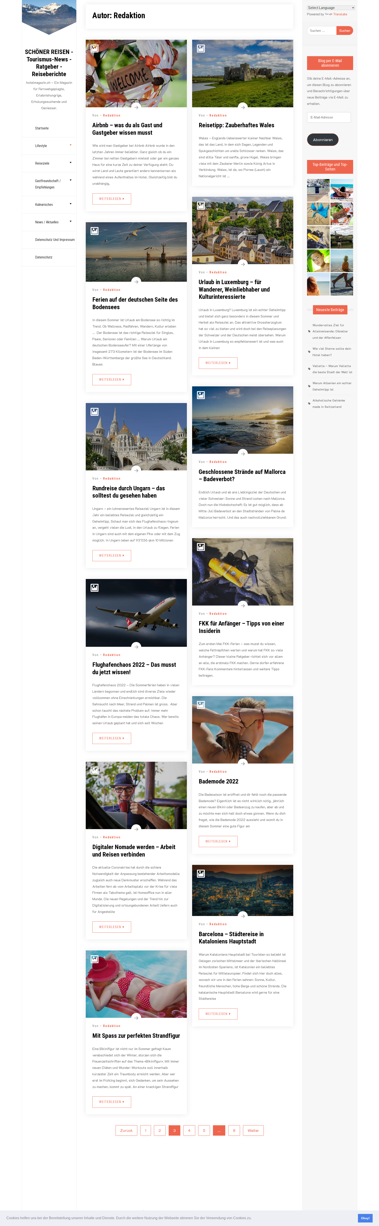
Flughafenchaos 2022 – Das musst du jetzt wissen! (134, 668)
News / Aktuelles (47, 222)
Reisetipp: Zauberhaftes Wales (236, 125)
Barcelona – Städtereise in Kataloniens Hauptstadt (231, 937)
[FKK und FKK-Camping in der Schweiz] (318, 214)
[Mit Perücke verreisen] (318, 284)
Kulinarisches (44, 205)
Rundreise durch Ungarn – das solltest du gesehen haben (128, 492)
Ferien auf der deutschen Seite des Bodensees (135, 303)
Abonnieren (323, 139)
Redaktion (112, 115)
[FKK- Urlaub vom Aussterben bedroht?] (318, 190)
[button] (253, 1218)
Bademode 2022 (218, 781)
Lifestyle (41, 146)
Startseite (42, 128)
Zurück (126, 1130)
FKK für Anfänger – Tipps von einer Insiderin (241, 627)
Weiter (253, 1130)
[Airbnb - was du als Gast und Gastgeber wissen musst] (342, 214)
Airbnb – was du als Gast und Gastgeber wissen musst (127, 129)
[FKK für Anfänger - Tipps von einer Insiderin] (318, 237)
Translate (340, 14)
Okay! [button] (365, 1218)
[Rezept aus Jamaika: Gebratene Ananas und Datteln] (342, 260)
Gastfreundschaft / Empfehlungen (48, 184)
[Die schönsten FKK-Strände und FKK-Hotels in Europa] (342, 284)
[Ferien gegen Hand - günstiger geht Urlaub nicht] (342, 237)
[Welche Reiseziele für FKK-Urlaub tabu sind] (318, 260)
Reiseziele (42, 163)
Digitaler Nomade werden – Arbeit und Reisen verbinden (133, 850)
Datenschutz (43, 257)
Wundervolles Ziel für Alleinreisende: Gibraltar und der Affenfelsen (330, 331)
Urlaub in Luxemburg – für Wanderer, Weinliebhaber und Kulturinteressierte (234, 289)
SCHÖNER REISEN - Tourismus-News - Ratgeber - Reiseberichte (49, 63)
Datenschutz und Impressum (55, 240)
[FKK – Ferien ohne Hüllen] (342, 190)
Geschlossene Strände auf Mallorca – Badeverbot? (242, 475)
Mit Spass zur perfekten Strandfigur (136, 1035)
